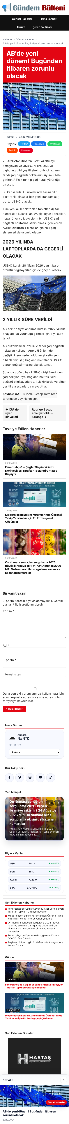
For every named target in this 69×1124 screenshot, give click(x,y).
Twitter (24, 144)
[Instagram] (30, 777)
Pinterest (26, 150)
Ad (6, 645)
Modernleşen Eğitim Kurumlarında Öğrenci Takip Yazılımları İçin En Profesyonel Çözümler (35, 917)
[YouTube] (40, 777)
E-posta (9, 660)
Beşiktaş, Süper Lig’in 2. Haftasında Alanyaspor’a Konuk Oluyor (35, 944)
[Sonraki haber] (58, 803)
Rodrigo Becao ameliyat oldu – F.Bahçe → (42, 413)
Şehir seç (15, 745)
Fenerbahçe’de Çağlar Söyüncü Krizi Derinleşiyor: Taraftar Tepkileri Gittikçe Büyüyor (36, 910)
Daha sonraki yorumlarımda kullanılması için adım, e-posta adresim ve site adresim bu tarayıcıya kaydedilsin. (33, 697)
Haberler (8, 39)
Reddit (12, 150)
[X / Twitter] (19, 777)
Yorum (8, 611)
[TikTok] (50, 777)
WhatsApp (55, 144)
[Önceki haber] (50, 803)
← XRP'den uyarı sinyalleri (12, 413)
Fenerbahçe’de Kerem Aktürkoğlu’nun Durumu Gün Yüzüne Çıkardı (34, 937)
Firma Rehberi (48, 18)
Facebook (38, 144)
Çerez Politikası (42, 27)
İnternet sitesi (12, 674)
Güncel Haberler (22, 18)
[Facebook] (9, 777)
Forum (21, 27)
